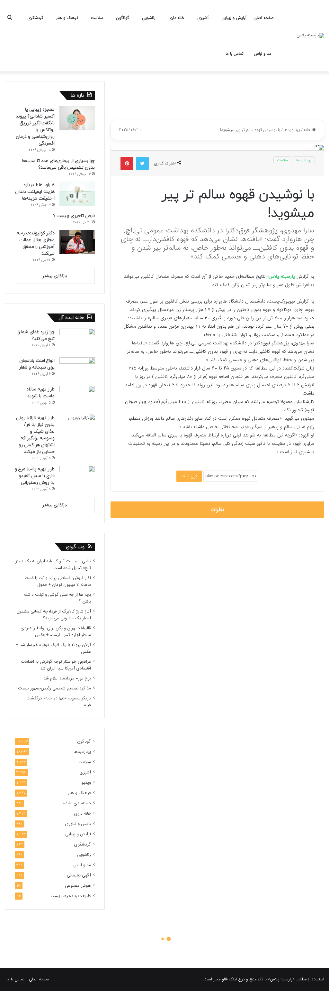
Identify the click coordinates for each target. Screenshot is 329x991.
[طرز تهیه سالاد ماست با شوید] (77, 398)
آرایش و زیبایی (233, 17)
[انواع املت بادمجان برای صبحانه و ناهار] (77, 369)
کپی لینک (189, 476)
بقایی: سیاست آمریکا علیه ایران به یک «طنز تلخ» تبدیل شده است (53, 564)
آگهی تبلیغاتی (79, 875)
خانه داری (176, 17)
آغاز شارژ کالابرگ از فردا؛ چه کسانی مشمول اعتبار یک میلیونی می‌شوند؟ (53, 615)
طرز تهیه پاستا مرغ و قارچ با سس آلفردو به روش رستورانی (35, 476)
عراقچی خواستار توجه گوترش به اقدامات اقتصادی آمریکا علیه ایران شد (56, 665)
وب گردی (75, 547)
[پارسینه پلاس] (310, 35)
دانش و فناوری (78, 823)
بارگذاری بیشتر (55, 276)
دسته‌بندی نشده (77, 803)
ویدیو (86, 782)
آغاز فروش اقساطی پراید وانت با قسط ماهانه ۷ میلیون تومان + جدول (58, 581)
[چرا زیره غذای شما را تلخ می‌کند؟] (77, 341)
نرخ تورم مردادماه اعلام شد (67, 678)
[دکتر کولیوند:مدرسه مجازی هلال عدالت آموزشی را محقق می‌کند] (77, 242)
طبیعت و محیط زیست (70, 896)
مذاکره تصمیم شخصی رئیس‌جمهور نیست (54, 688)
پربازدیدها (292, 129)
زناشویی (149, 17)
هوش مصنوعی (78, 885)
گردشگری (35, 17)
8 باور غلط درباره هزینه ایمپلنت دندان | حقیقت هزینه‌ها (35, 191)
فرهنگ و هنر (67, 17)
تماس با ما (235, 53)
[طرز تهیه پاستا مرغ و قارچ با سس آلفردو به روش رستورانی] (77, 478)
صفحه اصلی (263, 17)
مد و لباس (262, 53)
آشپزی (203, 17)
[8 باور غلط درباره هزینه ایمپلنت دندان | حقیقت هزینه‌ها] (77, 194)
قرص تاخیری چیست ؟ (74, 216)
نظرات (217, 509)
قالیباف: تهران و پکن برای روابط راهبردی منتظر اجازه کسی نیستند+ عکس (56, 631)
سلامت (97, 17)
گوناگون (122, 17)
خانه (308, 129)
